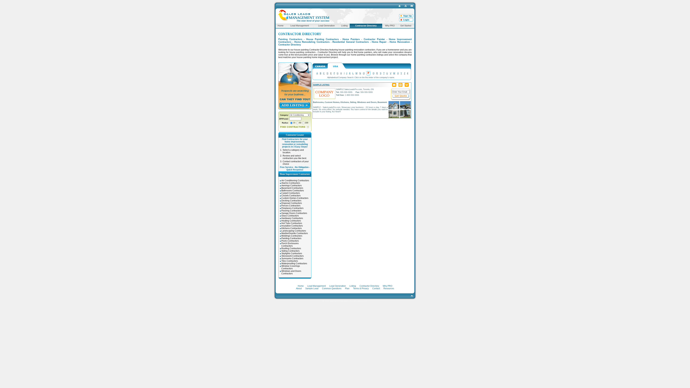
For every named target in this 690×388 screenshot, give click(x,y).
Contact (376, 288)
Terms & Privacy (361, 288)
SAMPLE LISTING (321, 85)
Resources (388, 288)
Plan (347, 288)
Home (281, 25)
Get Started (405, 25)
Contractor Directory (369, 286)
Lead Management (299, 25)
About (299, 288)
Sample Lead (311, 288)
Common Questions (331, 288)
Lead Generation (326, 25)
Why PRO (390, 25)
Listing (344, 25)
